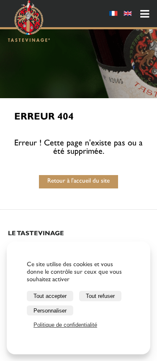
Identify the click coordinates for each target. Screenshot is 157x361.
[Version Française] (113, 15)
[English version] (128, 15)
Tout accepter (50, 296)
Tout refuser (100, 296)
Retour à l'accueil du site (78, 181)
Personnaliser (50, 311)
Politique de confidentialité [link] (65, 325)
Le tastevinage (36, 234)
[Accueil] (29, 22)
